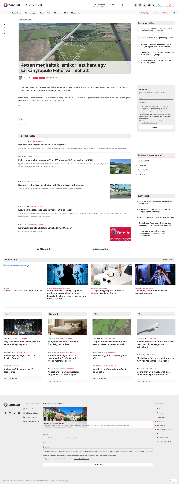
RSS (158, 433)
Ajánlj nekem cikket (100, 249)
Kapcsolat (160, 413)
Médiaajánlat (161, 421)
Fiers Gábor (28, 78)
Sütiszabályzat (64, 481)
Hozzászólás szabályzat (165, 429)
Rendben (173, 481)
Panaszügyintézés (163, 438)
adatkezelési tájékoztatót (149, 123)
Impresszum (161, 417)
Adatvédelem (161, 425)
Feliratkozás (156, 127)
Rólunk (159, 409)
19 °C (127, 5)
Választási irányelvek (164, 442)
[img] (12, 5)
